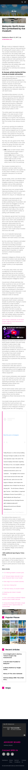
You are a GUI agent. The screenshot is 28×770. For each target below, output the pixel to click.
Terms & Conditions (17, 761)
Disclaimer (5, 760)
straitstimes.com (7, 39)
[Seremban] (6, 640)
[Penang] (14, 640)
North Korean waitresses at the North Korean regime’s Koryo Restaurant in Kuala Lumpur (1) (13, 321)
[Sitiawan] (22, 624)
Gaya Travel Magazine (18, 512)
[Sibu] (14, 632)
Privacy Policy (11, 761)
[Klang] (6, 632)
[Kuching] (22, 640)
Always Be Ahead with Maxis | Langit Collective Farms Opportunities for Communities (13, 604)
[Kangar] (22, 632)
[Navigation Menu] (25, 2)
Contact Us (24, 761)
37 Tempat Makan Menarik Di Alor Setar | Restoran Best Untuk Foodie (12, 577)
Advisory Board (8, 745)
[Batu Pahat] (14, 624)
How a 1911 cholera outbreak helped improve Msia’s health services (13, 598)
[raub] (6, 624)
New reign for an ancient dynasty (14, 581)
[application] (14, 730)
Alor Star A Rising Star (10, 585)
